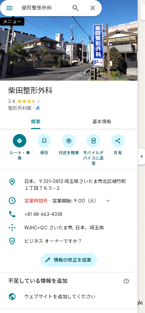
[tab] (34, 121)
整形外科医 (20, 108)
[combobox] (44, 8)
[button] (69, 201)
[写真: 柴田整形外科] (69, 40)
